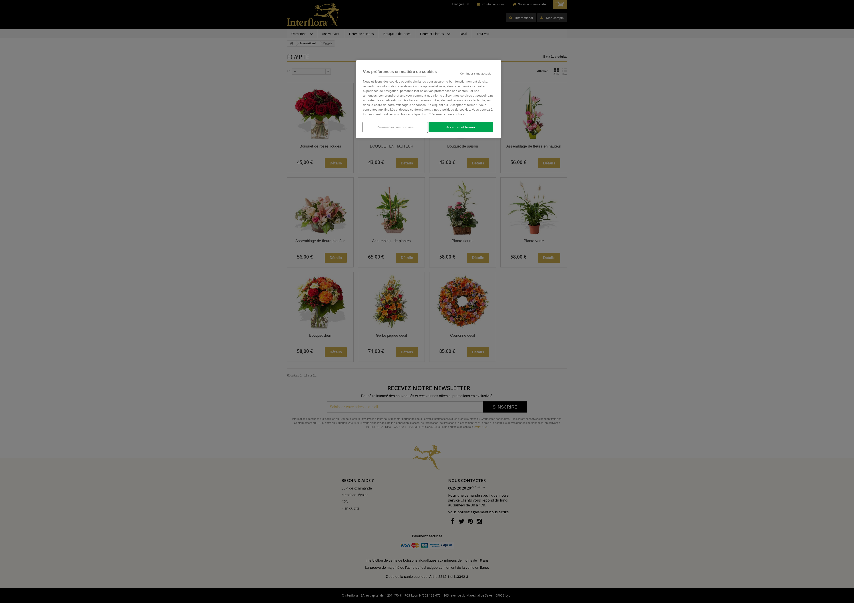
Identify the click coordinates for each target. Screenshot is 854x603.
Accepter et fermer (460, 127)
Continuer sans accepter (476, 73)
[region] (428, 99)
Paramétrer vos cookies (395, 127)
